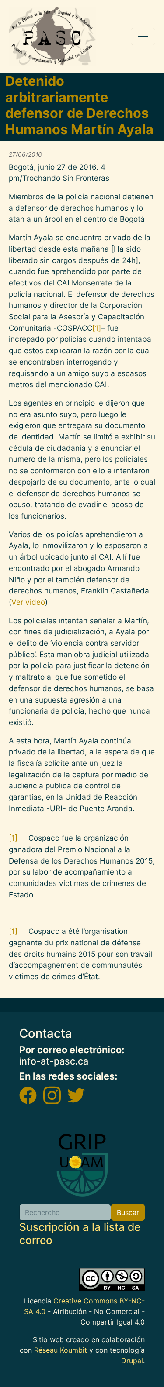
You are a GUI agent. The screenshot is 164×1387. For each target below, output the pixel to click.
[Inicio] (52, 37)
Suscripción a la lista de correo (79, 1233)
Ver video (28, 602)
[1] (96, 328)
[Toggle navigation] (143, 36)
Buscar (128, 1212)
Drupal (132, 1360)
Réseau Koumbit (60, 1350)
